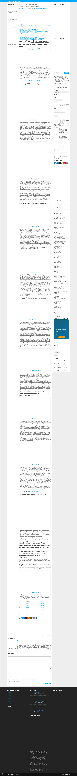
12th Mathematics (58, 218)
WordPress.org (57, 316)
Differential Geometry (58, 245)
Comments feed (57, 314)
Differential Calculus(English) (60, 241)
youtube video (57, 308)
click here (42, 603)
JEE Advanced (57, 265)
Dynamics (56, 248)
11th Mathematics (58, 216)
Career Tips (57, 233)
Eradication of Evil (58, 253)
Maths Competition (58, 280)
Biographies (57, 229)
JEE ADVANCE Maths (58, 263)
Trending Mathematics (59, 305)
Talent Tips (57, 302)
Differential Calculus (58, 239)
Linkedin (27, 609)
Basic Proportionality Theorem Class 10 (60, 83)
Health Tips (57, 261)
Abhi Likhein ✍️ (61, 337)
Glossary (56, 260)
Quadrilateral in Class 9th (62, 85)
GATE (56, 257)
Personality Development (59, 286)
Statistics (56, 297)
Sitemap (9, 698)
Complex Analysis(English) (59, 238)
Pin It (50, 635)
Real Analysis (57, 289)
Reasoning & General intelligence (60, 291)
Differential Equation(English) (60, 243)
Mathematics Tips (58, 278)
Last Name (55, 345)
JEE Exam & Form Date (59, 267)
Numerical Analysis (58, 283)
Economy (56, 250)
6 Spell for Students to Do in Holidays (40, 696)
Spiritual (56, 296)
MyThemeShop (67, 774)
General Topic (39, 8)
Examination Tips (58, 256)
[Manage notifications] (2, 774)
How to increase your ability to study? (40, 710)
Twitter (27, 612)
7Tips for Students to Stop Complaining (40, 705)
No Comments (45, 8)
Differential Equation (58, 242)
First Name (55, 342)
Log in (56, 312)
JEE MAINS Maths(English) (59, 270)
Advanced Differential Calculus (60, 227)
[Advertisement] (35, 16)
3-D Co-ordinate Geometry (59, 221)
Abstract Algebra (58, 224)
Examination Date (58, 255)
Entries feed (57, 313)
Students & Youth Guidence (59, 298)
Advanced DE (57, 226)
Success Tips (57, 300)
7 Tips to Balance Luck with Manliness (35, 49)
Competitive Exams (58, 236)
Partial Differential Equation (59, 284)
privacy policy (10, 696)
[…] (55, 126)
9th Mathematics (58, 222)
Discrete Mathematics (58, 246)
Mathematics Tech (58, 277)
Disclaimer (9, 695)
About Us (9, 692)
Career (56, 232)
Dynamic (56, 247)
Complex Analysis (58, 237)
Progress (22, 4)
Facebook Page (28, 611)
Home (19, 4)
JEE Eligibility (57, 266)
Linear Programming (58, 272)
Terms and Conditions (11, 699)
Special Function (58, 294)
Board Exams (57, 231)
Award (56, 228)
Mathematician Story (58, 275)
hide (23, 24)
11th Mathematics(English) (59, 217)
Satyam (18, 640)
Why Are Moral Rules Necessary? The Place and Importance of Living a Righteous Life (61, 77)
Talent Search (57, 301)
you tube (27, 605)
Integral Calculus (58, 262)
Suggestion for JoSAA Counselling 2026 (61, 88)
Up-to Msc (9, 701)
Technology (57, 303)
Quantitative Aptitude (58, 288)
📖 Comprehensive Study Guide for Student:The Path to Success (62, 204)
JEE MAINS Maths (58, 268)
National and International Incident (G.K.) (61, 281)
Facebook (27, 603)
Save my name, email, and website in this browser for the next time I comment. (22, 679)
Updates (56, 306)
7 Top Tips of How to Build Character (40, 701)
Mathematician (57, 273)
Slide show (57, 292)
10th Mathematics (58, 213)
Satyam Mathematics (14, 1)
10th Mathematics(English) (59, 214)
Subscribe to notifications (58, 96)
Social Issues (57, 293)
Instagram (27, 607)
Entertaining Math (58, 252)
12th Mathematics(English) (59, 219)
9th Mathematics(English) (59, 223)
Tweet (43, 635)
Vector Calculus (57, 307)
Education (57, 251)
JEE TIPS (56, 271)
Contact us (10, 693)
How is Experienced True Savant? (39, 692)
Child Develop (57, 234)
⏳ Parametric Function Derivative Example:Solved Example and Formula (62, 208)
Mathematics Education (59, 276)
